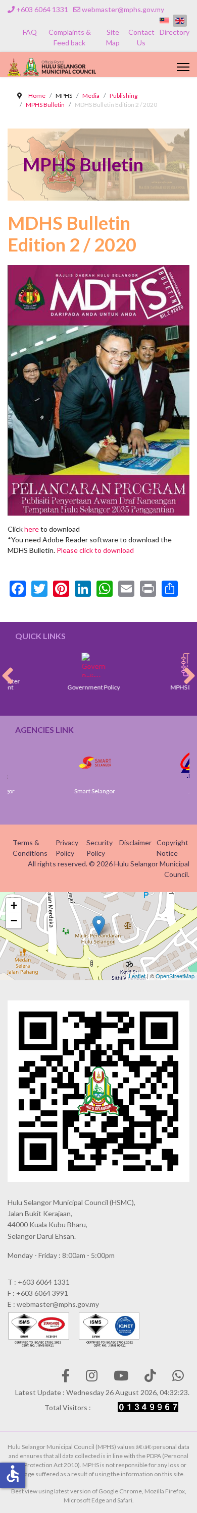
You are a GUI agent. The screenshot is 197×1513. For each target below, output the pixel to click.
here (31, 529)
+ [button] (14, 905)
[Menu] (183, 67)
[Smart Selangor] (69, 762)
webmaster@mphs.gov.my (123, 9)
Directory (174, 32)
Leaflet (137, 976)
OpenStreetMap (175, 976)
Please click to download (95, 550)
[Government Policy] (68, 665)
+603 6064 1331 (42, 9)
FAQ (30, 32)
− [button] (14, 920)
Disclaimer (135, 842)
